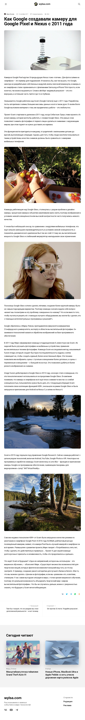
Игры (8, 669)
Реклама (67, 705)
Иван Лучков (10, 14)
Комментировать (38, 14)
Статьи (13, 669)
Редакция (67, 701)
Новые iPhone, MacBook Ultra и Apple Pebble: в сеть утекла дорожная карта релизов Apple (61, 675)
